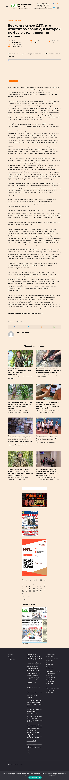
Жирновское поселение (50, 668)
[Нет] (67, 775)
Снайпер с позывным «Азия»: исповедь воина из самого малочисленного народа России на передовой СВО (20, 472)
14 (37, 586)
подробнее (37, 773)
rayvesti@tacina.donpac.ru (43, 8)
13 (33, 586)
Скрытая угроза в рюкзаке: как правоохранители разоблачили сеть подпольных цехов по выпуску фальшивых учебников (20, 438)
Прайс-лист (11, 659)
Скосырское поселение (50, 682)
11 (26, 586)
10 (22, 586)
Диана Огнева (22, 333)
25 (26, 591)
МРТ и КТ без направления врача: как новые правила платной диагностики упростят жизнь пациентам (48, 472)
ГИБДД (11, 321)
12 (30, 586)
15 (40, 586)
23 (44, 589)
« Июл (24, 599)
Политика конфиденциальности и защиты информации (34, 735)
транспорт (18, 321)
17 (22, 589)
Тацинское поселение (53, 688)
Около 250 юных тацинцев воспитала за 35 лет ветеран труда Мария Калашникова (19, 371)
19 (30, 589)
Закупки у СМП (31, 741)
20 (34, 589)
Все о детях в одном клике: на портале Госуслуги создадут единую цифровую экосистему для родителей (48, 405)
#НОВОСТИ (13, 80)
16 (44, 586)
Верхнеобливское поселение (52, 659)
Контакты (11, 655)
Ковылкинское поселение (50, 674)
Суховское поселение (53, 686)
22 (41, 589)
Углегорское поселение (50, 691)
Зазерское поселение (53, 671)
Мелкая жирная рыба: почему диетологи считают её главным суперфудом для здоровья (48, 370)
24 (23, 591)
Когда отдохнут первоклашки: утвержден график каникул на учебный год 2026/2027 (47, 438)
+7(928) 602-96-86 (43, 6)
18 (26, 589)
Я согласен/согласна (35, 777)
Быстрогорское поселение (51, 655)
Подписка (11, 657)
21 (37, 589)
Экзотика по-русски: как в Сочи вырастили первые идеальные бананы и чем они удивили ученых (20, 405)
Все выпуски (26, 644)
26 (30, 591)
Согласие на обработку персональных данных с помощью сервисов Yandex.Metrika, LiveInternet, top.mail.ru (34, 728)
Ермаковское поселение (50, 663)
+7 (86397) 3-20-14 (43, 4)
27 (34, 591)
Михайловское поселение (50, 678)
